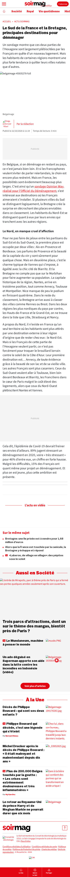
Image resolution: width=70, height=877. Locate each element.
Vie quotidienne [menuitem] (49, 11)
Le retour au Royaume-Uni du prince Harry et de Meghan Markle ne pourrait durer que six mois (23, 807)
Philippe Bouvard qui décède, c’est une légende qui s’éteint (22, 727)
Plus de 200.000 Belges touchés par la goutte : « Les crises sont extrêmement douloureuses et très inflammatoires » (22, 781)
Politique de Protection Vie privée (26, 849)
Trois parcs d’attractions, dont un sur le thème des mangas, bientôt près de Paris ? (34, 626)
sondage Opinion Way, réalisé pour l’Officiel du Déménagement (33, 188)
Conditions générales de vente (44, 846)
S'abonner (62, 4)
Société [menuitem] (16, 11)
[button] (4, 4)
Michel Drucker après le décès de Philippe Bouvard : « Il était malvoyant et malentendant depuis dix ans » (23, 754)
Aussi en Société (35, 573)
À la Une (35, 700)
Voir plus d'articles (35, 686)
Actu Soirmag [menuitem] (21, 21)
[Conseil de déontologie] (8, 838)
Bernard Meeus (12, 736)
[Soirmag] (35, 4)
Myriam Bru (10, 794)
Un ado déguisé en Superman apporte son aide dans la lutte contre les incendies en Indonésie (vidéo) (23, 664)
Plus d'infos (25, 841)
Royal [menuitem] (30, 11)
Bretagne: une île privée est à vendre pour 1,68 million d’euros (34, 540)
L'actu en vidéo (35, 505)
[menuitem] (21, 872)
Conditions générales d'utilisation (17, 846)
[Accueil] (4, 11)
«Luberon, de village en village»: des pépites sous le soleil (36, 557)
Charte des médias (49, 849)
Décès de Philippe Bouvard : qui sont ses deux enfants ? (23, 710)
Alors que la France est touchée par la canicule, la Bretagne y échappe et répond (35, 549)
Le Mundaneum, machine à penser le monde (23, 642)
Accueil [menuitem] (7, 21)
